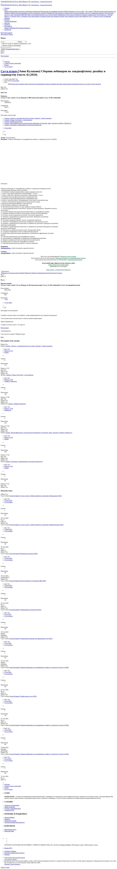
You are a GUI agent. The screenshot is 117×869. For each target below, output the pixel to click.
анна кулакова (19, 84)
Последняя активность (23, 28)
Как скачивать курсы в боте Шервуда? (77, 16)
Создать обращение (10, 21)
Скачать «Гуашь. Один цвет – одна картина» (18, 120)
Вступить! (21, 857)
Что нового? (8, 26)
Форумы (7, 23)
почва (65, 84)
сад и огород (87, 84)
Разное (6, 352)
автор (13, 84)
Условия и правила (10, 851)
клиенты (48, 84)
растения (74, 84)
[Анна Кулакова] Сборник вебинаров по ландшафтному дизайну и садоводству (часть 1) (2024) (39, 667)
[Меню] (1, 3)
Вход (2, 52)
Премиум (7, 24)
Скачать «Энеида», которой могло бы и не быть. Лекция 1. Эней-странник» (28, 118)
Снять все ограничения (12, 805)
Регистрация (5, 56)
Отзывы (6, 8)
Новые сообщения (10, 28)
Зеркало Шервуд (10, 817)
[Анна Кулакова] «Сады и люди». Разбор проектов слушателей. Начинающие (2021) (35, 496)
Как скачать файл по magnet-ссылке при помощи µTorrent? (46, 16)
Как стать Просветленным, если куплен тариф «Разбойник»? (47, 15)
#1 (5, 134)
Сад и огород (8, 502)
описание (60, 84)
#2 (5, 307)
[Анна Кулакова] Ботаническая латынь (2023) (23, 553)
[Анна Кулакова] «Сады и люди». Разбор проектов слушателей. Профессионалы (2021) (36, 525)
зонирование (40, 84)
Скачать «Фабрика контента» (13, 121)
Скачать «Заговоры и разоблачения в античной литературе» (23, 125)
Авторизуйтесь (6, 248)
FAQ (5, 10)
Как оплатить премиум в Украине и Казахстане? (81, 15)
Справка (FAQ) (9, 810)
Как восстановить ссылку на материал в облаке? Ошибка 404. (35, 13)
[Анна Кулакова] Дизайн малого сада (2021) (23, 696)
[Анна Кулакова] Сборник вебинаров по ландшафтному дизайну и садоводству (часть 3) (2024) (39, 754)
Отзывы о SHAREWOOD (13, 808)
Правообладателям (10, 821)
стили (93, 84)
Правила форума (9, 11)
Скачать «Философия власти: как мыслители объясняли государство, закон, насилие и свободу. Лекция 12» (37, 123)
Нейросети (7, 410)
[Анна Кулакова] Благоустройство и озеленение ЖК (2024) (27, 581)
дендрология (32, 84)
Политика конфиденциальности (15, 822)
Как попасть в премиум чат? (64, 13)
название (54, 84)
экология (98, 84)
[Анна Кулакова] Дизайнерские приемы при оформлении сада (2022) (30, 638)
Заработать (7, 29)
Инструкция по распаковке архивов (52, 11)
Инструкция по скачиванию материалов (27, 11)
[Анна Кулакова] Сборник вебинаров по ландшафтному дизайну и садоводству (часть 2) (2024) (39, 725)
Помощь (7, 20)
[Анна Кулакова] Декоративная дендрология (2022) (25, 609)
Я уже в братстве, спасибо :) (10, 859)
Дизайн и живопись (10, 381)
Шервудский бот (10, 807)
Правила (7, 819)
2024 (9, 84)
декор (26, 84)
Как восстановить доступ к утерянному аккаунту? (89, 13)
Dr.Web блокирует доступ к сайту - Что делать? (78, 11)
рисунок (80, 84)
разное (69, 84)
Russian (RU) (8, 848)
